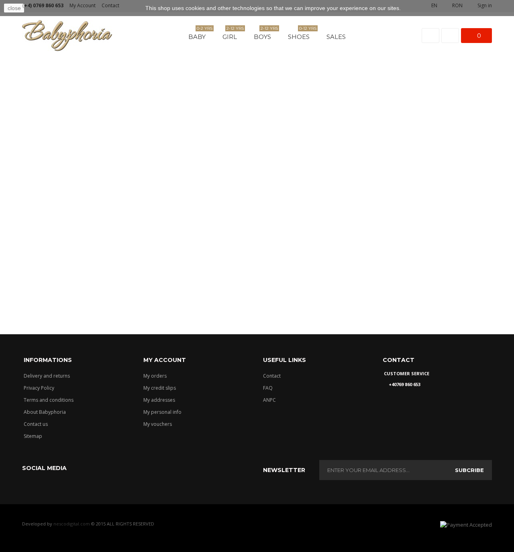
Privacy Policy (39, 387)
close (14, 8)
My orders (155, 375)
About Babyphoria (45, 412)
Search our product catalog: (188, 279)
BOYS (265, 35)
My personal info (162, 412)
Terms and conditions (48, 400)
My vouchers (157, 424)
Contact (272, 375)
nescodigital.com (71, 524)
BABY (200, 35)
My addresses (159, 400)
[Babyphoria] (67, 35)
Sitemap (33, 436)
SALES (336, 37)
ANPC (269, 400)
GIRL (232, 35)
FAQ (268, 387)
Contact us (36, 424)
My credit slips (159, 387)
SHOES (302, 35)
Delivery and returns (47, 375)
